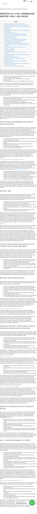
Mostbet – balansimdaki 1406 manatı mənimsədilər (16, 39)
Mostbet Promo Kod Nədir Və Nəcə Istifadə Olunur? (15, 24)
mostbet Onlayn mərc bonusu (11, 32)
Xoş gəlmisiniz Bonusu (9, 49)
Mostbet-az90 (8, 27)
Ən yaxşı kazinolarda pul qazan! (12, 57)
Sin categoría (5, 3)
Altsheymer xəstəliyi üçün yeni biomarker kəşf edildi (15, 60)
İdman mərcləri (8, 29)
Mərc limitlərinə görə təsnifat (11, 38)
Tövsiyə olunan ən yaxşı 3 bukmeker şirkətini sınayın (16, 43)
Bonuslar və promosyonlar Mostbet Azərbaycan (15, 58)
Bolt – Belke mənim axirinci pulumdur (13, 41)
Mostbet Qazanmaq (9, 62)
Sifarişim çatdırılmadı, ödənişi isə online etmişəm (15, 34)
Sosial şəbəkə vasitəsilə (9, 50)
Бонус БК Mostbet (8, 59)
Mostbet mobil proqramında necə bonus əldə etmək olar (16, 25)
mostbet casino (6, 118)
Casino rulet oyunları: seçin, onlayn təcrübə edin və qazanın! (17, 26)
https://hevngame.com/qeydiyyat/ (21, 169)
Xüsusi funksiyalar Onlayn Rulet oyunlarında (14, 66)
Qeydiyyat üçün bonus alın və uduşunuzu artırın (15, 40)
